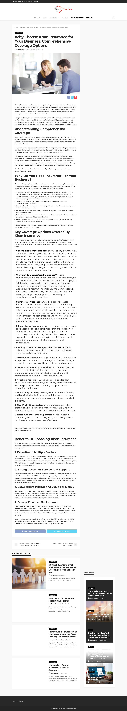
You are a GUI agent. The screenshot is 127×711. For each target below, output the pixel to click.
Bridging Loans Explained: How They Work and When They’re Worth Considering (99, 635)
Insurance (19, 32)
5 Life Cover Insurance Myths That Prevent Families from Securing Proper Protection (63, 634)
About (36, 1)
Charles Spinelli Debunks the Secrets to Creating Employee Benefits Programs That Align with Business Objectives (99, 654)
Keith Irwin (93, 619)
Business (89, 18)
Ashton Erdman (55, 603)
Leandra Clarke (55, 639)
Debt (45, 18)
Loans (90, 630)
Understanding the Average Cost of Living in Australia (99, 615)
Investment (54, 18)
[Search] (113, 17)
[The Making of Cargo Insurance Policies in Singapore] (29, 673)
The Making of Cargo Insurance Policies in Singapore (59, 667)
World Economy (77, 18)
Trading (65, 18)
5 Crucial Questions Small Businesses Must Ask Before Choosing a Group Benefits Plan (62, 568)
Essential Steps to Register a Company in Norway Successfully (99, 677)
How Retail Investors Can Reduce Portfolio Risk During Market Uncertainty (100, 593)
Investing (91, 588)
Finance (37, 18)
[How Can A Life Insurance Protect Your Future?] (29, 606)
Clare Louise (54, 575)
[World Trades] (63, 9)
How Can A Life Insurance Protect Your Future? (61, 599)
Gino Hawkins (20, 49)
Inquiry (30, 1)
